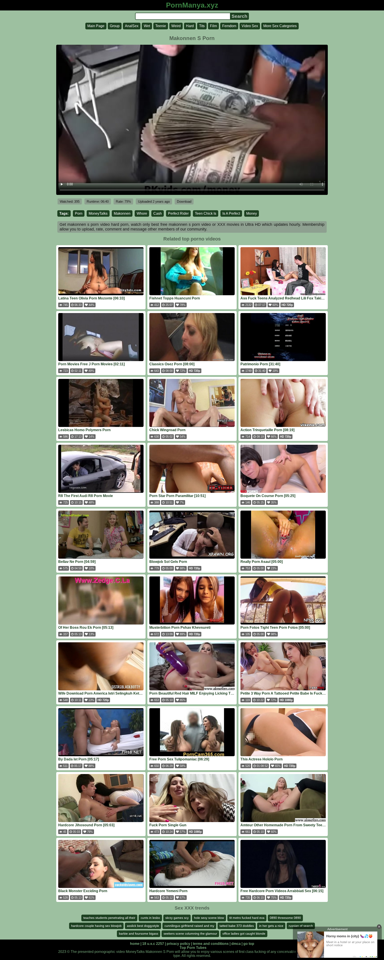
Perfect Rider (178, 213)
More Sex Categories (280, 26)
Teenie (160, 26)
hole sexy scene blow (209, 918)
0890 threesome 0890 (285, 918)
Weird (176, 26)
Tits (202, 26)
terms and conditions (211, 944)
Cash (157, 213)
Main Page (95, 26)
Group (115, 26)
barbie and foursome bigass (138, 933)
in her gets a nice (271, 926)
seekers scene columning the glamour (190, 933)
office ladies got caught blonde (243, 933)
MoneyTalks (98, 213)
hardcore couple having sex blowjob (96, 926)
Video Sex (250, 26)
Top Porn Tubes (193, 948)
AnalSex (131, 26)
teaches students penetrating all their (109, 918)
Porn (78, 213)
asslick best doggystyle (143, 926)
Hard (190, 26)
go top (248, 944)
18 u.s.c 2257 (153, 944)
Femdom (229, 26)
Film (213, 26)
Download (184, 201)
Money (251, 213)
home (135, 944)
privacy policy (178, 944)
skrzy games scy (177, 918)
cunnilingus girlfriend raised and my (189, 926)
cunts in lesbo (150, 918)
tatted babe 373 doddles (237, 926)
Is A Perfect (231, 213)
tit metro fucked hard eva (246, 918)
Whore (142, 213)
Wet (147, 26)
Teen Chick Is (205, 213)
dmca (236, 944)
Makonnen (122, 213)
